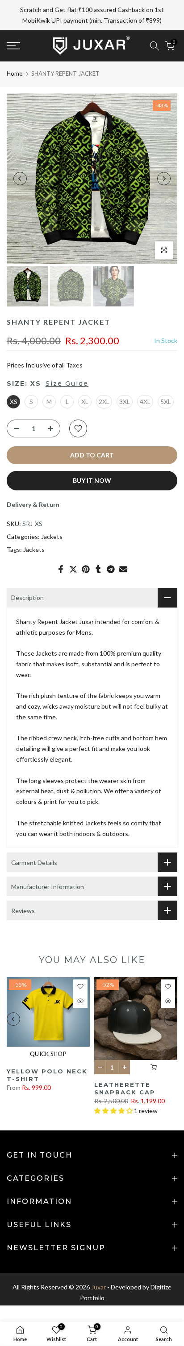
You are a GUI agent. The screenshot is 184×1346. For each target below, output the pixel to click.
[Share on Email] (123, 547)
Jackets (52, 515)
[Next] (164, 157)
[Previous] (20, 157)
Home (14, 52)
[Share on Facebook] (61, 547)
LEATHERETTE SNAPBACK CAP (124, 1067)
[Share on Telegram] (111, 547)
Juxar (98, 1266)
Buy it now (92, 459)
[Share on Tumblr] (98, 547)
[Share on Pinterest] (86, 547)
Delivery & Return (33, 483)
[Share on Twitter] (73, 547)
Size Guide (67, 362)
